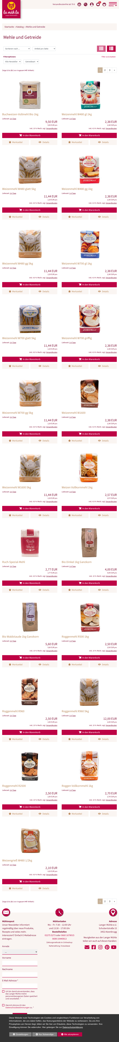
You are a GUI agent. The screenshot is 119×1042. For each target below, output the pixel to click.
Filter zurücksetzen (109, 56)
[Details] (29, 112)
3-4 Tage (13, 118)
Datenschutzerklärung (73, 1027)
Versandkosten (51, 128)
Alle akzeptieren (68, 1034)
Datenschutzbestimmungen (18, 1007)
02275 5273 (50, 935)
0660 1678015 (67, 935)
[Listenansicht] (111, 49)
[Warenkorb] (104, 4)
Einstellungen (18, 1034)
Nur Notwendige (43, 1034)
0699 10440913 (59, 938)
